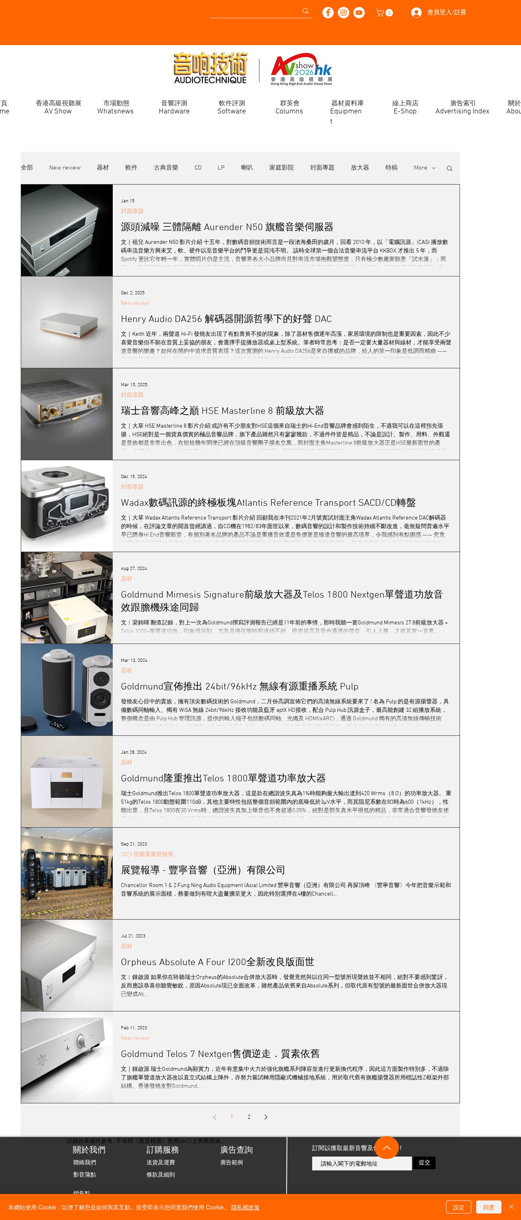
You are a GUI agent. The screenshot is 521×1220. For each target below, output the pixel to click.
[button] (385, 13)
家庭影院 (281, 168)
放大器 (360, 168)
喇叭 (247, 168)
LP (221, 168)
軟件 (131, 168)
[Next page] (266, 1117)
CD (198, 168)
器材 (103, 168)
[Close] (511, 1206)
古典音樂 (166, 168)
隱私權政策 (245, 1207)
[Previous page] (215, 1117)
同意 (489, 1207)
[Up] (386, 1147)
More (420, 168)
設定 (458, 1207)
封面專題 (322, 168)
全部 (27, 168)
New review (65, 168)
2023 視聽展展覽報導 (147, 854)
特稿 (391, 168)
